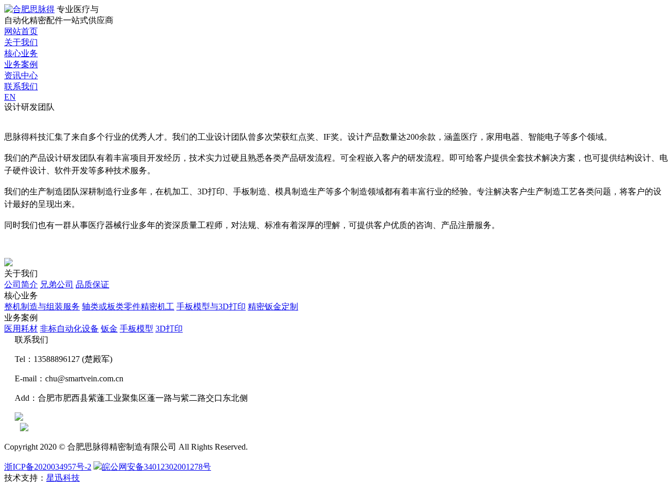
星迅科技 (63, 477)
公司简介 (21, 284)
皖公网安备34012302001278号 (156, 466)
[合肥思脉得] (29, 9)
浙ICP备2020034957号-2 (47, 466)
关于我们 (21, 42)
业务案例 (21, 64)
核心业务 (21, 53)
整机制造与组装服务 (42, 306)
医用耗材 (21, 328)
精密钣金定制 (273, 306)
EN (10, 96)
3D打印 (169, 328)
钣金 (109, 328)
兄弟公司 (57, 284)
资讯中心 (21, 75)
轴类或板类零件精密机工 (128, 306)
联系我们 (21, 86)
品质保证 (92, 284)
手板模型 (136, 328)
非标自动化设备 (69, 328)
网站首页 (21, 31)
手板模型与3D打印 (211, 306)
